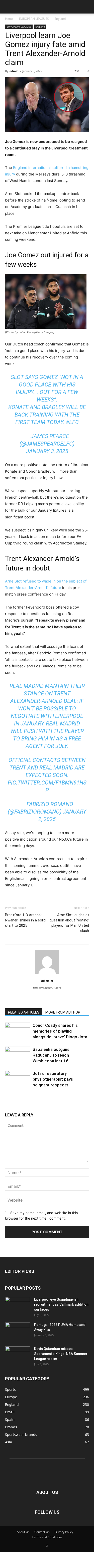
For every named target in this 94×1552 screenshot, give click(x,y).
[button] (9, 7)
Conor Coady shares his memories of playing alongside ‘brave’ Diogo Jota (60, 1031)
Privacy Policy (63, 1532)
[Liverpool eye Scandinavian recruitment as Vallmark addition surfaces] (17, 1304)
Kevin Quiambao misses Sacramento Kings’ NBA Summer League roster (60, 1354)
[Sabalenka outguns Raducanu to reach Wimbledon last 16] (17, 1055)
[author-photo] (47, 974)
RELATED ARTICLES (23, 1012)
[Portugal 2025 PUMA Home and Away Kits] (17, 1329)
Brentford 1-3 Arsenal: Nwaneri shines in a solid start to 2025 (25, 920)
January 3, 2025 (47, 451)
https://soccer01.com (47, 988)
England (60, 19)
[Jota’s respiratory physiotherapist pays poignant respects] (17, 1079)
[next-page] (16, 1098)
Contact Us (42, 1532)
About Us (23, 1532)
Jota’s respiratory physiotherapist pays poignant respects (53, 1079)
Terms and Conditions (47, 1537)
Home (9, 19)
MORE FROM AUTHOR (62, 1012)
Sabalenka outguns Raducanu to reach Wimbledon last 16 (51, 1055)
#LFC (72, 422)
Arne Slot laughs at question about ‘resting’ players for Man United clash (69, 923)
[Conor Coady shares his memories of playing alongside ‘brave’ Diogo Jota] (17, 1030)
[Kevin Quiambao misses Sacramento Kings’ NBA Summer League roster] (17, 1354)
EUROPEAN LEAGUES (34, 19)
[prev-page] (8, 1098)
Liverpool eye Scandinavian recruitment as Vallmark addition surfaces (61, 1304)
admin (14, 71)
